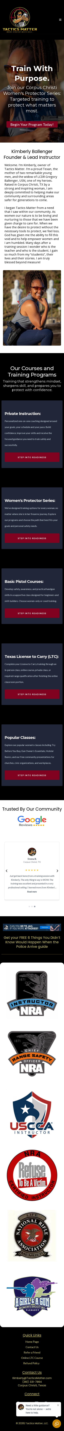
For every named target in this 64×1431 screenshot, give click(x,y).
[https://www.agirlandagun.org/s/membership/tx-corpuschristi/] (32, 1296)
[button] (59, 20)
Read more (32, 891)
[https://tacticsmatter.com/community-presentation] (32, 1175)
